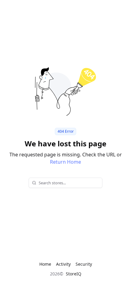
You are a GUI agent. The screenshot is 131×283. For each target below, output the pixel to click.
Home (45, 264)
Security (84, 264)
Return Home (65, 162)
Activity (63, 264)
